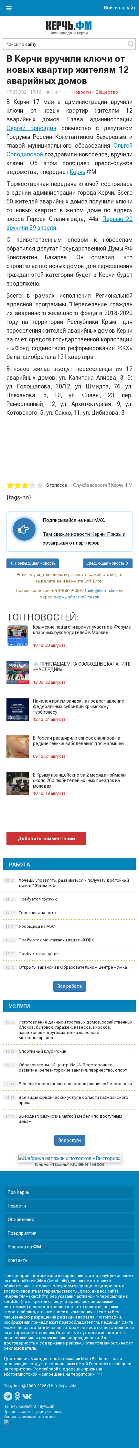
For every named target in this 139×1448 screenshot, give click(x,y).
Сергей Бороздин (31, 128)
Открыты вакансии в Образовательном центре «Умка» (67, 967)
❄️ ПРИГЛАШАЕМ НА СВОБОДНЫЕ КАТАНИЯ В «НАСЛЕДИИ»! (82, 666)
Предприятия (22, 1233)
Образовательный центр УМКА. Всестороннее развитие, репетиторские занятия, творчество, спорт (66, 1067)
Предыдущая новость (34, 563)
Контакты (18, 1260)
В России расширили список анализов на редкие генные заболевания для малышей (78, 740)
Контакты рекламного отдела (31, 1417)
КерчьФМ (68, 1386)
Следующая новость (106, 563)
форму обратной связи (76, 597)
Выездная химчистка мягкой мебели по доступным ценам (63, 1119)
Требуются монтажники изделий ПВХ (49, 940)
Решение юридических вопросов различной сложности (68, 1083)
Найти (130, 43)
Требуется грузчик (31, 899)
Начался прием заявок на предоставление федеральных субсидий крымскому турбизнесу (78, 706)
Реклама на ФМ (24, 1246)
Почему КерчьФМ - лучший (29, 1406)
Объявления (21, 1219)
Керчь (77, 171)
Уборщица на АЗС (30, 926)
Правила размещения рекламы (33, 1411)
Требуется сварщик (32, 953)
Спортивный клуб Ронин (35, 1051)
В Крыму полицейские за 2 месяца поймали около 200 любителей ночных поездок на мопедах (79, 780)
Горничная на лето (30, 912)
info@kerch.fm (101, 590)
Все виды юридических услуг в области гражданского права (66, 1100)
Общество (106, 92)
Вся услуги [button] (70, 1140)
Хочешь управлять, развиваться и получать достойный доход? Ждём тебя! (67, 883)
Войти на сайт (120, 8)
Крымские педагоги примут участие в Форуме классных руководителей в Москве (82, 629)
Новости (81, 92)
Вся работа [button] (70, 986)
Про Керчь (18, 1192)
